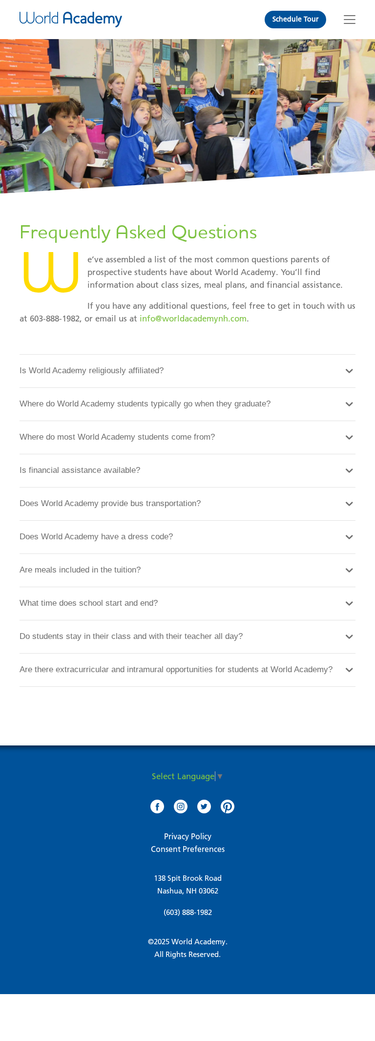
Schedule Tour (295, 19)
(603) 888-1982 (188, 912)
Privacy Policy (187, 836)
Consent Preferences (188, 849)
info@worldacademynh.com (193, 318)
